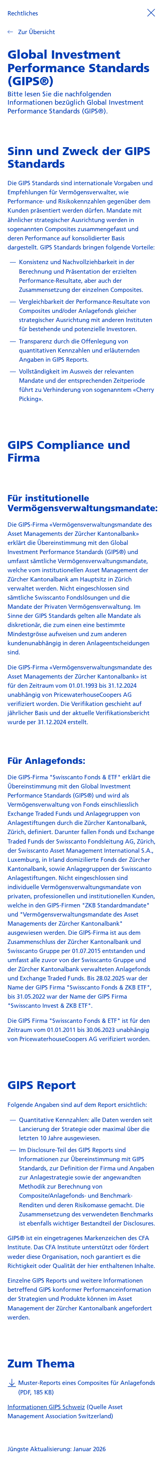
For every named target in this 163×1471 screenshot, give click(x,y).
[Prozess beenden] (151, 12)
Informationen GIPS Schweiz (46, 1407)
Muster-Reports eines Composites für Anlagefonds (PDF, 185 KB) (86, 1387)
